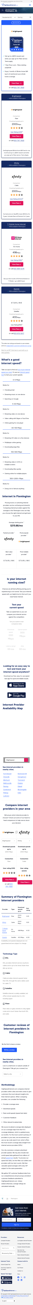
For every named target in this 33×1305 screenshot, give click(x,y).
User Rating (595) (16, 260)
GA (7, 1198)
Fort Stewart (7, 774)
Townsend (21, 780)
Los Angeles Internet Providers (24, 1240)
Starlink (16, 289)
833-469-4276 (19, 269)
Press (18, 1274)
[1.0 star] (11, 128)
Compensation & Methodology (8, 1295)
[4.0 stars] (19, 128)
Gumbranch (7, 789)
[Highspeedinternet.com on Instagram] (24, 1277)
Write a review (9, 1050)
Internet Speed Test (5, 1264)
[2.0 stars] (14, 128)
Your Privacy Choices (8, 1297)
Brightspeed (16, 96)
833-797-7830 (19, 88)
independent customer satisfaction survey (18, 346)
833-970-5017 (19, 333)
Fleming (5, 786)
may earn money (7, 1)
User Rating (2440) (16, 199)
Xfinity (16, 163)
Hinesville (6, 777)
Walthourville (7, 783)
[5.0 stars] (22, 128)
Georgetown (22, 777)
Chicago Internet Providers (23, 1243)
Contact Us (20, 1271)
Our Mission (20, 1267)
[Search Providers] (13, 1248)
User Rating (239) (16, 132)
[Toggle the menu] (30, 5)
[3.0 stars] (16, 128)
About (18, 1264)
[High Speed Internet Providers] (9, 5)
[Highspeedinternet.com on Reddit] (18, 1280)
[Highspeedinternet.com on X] (21, 1277)
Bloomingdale (22, 789)
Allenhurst (6, 780)
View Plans (14, 83)
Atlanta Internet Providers (23, 1258)
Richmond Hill (22, 774)
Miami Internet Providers (23, 1255)
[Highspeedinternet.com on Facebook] (18, 1277)
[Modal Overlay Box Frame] (16, 1217)
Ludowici (6, 796)
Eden (19, 793)
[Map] (16, 736)
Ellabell (20, 786)
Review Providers (5, 1243)
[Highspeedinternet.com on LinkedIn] (21, 1280)
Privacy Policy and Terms (22, 1295)
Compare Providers (5, 1240)
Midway (5, 793)
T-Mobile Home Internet (16, 224)
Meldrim (20, 783)
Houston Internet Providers (23, 1247)
